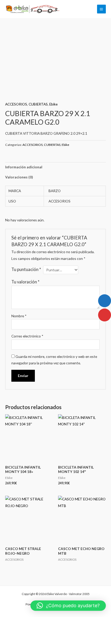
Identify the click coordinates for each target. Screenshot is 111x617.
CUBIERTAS (38, 104)
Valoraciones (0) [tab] (19, 177)
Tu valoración (25, 281)
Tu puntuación (26, 269)
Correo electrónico (27, 336)
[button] (68, 605)
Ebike (53, 104)
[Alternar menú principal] (101, 9)
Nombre (19, 316)
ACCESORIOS (16, 104)
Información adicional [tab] (23, 167)
